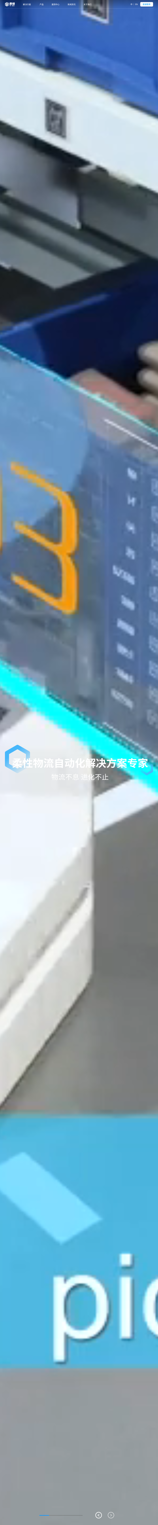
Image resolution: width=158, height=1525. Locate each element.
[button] (98, 1515)
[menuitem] (27, 4)
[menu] (57, 4)
